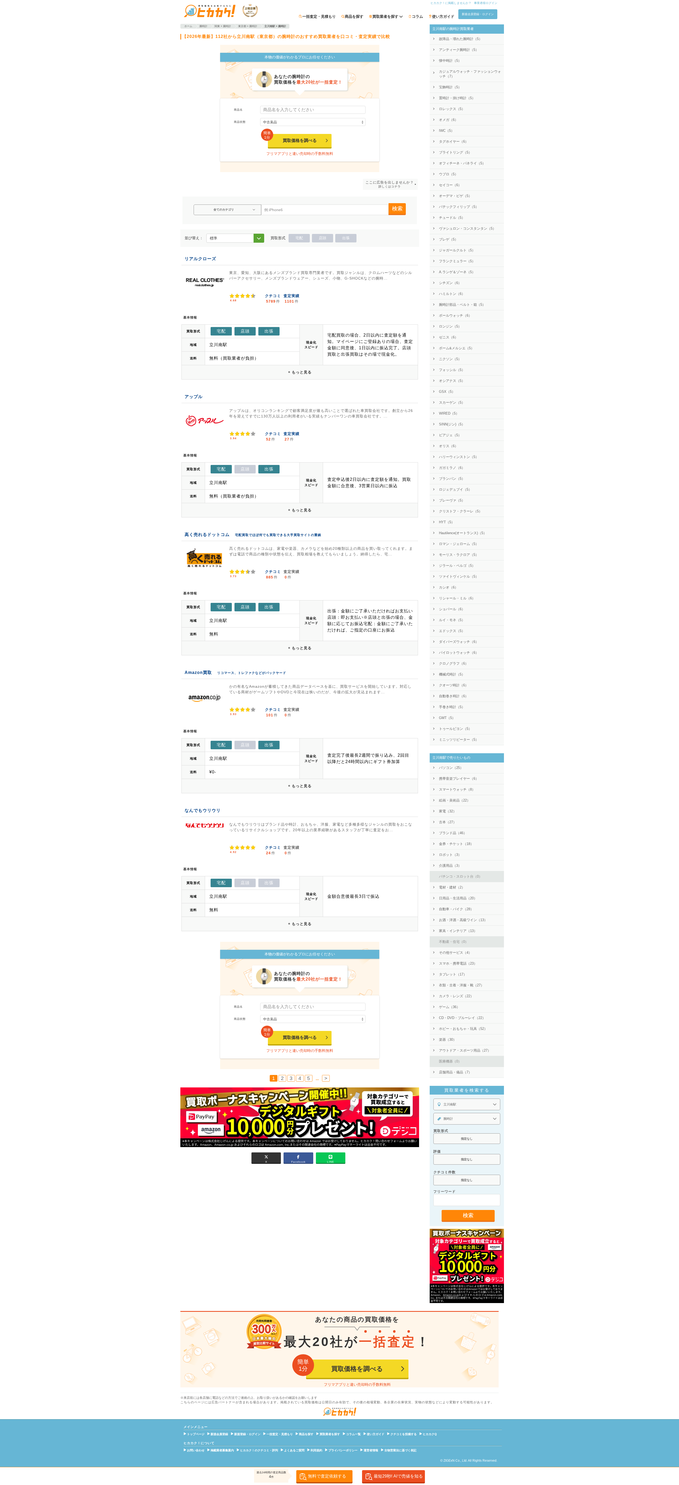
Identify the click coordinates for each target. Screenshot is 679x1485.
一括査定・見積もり (319, 16)
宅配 (299, 238)
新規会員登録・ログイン (478, 14)
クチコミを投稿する (403, 1434)
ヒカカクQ (430, 1434)
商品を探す (354, 16)
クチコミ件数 (444, 1172)
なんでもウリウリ (203, 810)
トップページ (195, 1434)
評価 (437, 1151)
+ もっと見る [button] (300, 372)
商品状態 (240, 121)
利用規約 (316, 1450)
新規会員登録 (219, 1434)
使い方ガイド (443, 16)
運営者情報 (371, 1450)
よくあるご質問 (294, 1450)
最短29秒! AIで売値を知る (398, 1476)
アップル (194, 396)
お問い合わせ (195, 1450)
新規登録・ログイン (247, 1434)
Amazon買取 (198, 672)
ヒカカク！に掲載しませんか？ (450, 3)
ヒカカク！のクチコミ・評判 (259, 1450)
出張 (346, 238)
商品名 (238, 109)
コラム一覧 (353, 1434)
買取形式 (440, 1131)
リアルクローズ (200, 258)
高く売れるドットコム (207, 534)
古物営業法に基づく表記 (400, 1450)
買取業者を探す (330, 1434)
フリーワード (444, 1192)
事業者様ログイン (485, 3)
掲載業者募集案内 (222, 1450)
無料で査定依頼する (327, 1476)
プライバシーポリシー (343, 1450)
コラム (417, 16)
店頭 (322, 238)
